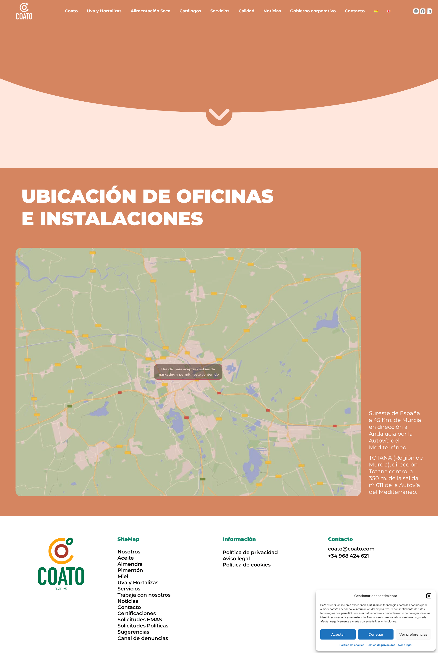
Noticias (272, 10)
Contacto (355, 10)
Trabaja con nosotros (143, 595)
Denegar (375, 634)
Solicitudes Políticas (142, 626)
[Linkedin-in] (429, 11)
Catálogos (190, 10)
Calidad (246, 10)
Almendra (130, 564)
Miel (122, 576)
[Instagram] (416, 11)
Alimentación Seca (150, 10)
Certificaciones (136, 613)
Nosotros (128, 552)
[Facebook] (422, 11)
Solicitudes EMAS (139, 619)
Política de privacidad (381, 645)
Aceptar (338, 634)
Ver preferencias (413, 634)
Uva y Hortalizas (104, 10)
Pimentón (130, 570)
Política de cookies (351, 645)
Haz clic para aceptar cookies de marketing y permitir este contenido (188, 372)
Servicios (219, 10)
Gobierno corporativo (313, 10)
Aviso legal (405, 645)
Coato (71, 10)
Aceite (125, 558)
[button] (429, 596)
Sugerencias (133, 632)
